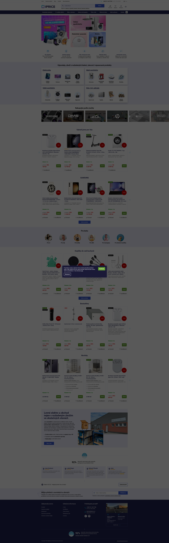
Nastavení (67, 274)
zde (82, 270)
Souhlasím (101, 268)
